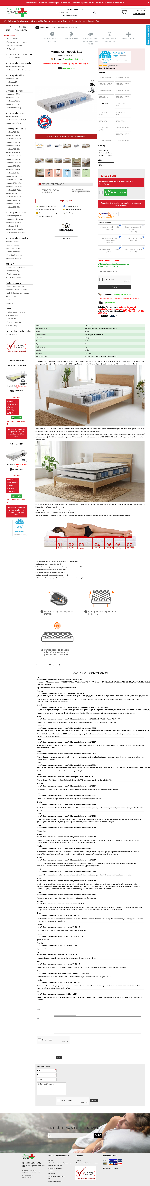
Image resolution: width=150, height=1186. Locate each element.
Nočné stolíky (11, 296)
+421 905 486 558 (112, 266)
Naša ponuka (10, 35)
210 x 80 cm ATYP (122, 128)
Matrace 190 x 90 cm (14, 152)
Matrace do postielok (14, 216)
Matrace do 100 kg (13, 94)
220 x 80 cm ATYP (105, 141)
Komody (10, 303)
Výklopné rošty (12, 325)
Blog (49, 1179)
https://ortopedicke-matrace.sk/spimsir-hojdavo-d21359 (57, 994)
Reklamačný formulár (55, 1165)
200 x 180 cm (120, 121)
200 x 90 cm (103, 103)
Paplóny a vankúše (13, 274)
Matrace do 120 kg (13, 97)
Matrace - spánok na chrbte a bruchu (19, 70)
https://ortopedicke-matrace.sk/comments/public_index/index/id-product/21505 (66, 753)
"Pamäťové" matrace (14, 255)
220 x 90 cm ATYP (122, 141)
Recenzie (91, 21)
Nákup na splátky (37, 21)
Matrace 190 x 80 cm (14, 146)
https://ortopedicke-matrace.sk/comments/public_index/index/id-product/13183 (66, 786)
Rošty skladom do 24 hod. (16, 312)
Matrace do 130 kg (13, 101)
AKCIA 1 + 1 (11, 49)
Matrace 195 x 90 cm (14, 163)
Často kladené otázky (55, 1181)
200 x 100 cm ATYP (120, 105)
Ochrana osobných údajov (56, 1176)
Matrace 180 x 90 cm (14, 142)
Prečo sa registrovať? (55, 1168)
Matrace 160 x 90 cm (14, 135)
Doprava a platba (50, 21)
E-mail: (39, 1014)
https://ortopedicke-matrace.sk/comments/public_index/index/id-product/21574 (66, 871)
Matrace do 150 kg (13, 104)
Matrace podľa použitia (16, 212)
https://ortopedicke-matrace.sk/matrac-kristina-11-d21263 (58, 915)
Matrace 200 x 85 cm (14, 169)
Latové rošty (11, 319)
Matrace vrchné (12, 226)
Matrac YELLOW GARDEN (17, 365)
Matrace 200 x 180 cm (14, 190)
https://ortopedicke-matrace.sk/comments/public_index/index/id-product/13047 (66, 860)
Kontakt (74, 21)
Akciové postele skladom (15, 286)
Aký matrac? (24, 21)
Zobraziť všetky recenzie (107, 68)
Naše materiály (13, 21)
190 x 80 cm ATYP (105, 77)
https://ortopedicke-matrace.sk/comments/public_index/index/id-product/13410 (66, 827)
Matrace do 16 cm (13, 78)
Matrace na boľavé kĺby (15, 229)
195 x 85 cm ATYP (105, 90)
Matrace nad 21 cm (13, 85)
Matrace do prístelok (14, 222)
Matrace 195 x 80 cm (14, 156)
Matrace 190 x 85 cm (14, 149)
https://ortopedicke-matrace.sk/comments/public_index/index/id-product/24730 (66, 881)
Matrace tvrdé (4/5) (14, 123)
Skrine (9, 300)
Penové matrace (13, 241)
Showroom (83, 21)
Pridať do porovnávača (73, 213)
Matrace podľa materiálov (17, 238)
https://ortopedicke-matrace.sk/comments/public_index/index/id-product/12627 (66, 742)
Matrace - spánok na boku (16, 66)
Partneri (78, 1160)
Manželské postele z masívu (17, 290)
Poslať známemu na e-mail (47, 209)
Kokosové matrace (13, 248)
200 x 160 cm (103, 121)
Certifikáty (51, 1173)
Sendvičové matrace (14, 252)
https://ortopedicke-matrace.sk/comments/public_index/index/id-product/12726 (66, 816)
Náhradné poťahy (13, 271)
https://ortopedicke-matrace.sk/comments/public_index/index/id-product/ (64, 848)
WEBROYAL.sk (26, 1177)
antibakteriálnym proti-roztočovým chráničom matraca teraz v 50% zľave (117, 308)
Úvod (53, 27)
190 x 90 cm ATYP (105, 84)
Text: (38, 1018)
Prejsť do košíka (139, 14)
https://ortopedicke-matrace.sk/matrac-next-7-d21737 (57, 945)
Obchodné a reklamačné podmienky (59, 1163)
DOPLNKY (10, 264)
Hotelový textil (12, 334)
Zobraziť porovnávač (45, 216)
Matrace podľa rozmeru (16, 129)
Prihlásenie (65, 16)
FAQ (97, 21)
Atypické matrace (64, 21)
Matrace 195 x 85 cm (14, 159)
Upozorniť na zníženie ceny (47, 206)
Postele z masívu (13, 283)
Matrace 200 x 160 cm (14, 186)
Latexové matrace (13, 245)
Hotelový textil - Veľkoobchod (19, 331)
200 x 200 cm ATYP (103, 129)
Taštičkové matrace (14, 258)
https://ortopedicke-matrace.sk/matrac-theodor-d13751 (57, 955)
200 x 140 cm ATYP (120, 114)
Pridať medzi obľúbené (73, 209)
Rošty (8, 309)
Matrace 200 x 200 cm (14, 193)
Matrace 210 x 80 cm (14, 197)
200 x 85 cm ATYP (122, 97)
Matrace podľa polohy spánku (18, 63)
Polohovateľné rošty (14, 322)
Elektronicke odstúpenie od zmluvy (87, 1163)
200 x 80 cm (103, 97)
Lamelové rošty (12, 315)
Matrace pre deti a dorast (15, 219)
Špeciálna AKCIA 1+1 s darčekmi (18, 42)
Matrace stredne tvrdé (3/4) (16, 120)
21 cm (101, 165)
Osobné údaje (52, 1171)
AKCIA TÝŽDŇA (12, 39)
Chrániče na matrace (14, 277)
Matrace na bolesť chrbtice (16, 233)
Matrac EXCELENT (16, 444)
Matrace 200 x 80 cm (14, 166)
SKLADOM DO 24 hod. (14, 46)
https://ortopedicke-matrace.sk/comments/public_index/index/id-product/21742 (66, 837)
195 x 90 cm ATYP (122, 90)
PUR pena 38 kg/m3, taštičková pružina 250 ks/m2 (105, 153)
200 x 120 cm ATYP (103, 114)
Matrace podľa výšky (15, 75)
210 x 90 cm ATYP (122, 134)
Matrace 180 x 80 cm (14, 139)
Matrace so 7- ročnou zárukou (19, 54)
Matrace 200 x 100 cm (14, 176)
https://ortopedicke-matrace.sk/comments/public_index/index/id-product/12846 (66, 804)
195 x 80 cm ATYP (122, 84)
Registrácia (73, 16)
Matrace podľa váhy (14, 91)
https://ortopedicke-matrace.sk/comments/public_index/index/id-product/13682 (66, 795)
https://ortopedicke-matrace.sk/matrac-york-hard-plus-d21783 (60, 936)
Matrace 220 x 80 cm (14, 204)
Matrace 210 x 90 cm (14, 200)
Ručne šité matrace (14, 58)
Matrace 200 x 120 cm (14, 180)
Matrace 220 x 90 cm (14, 207)
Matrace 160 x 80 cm (14, 132)
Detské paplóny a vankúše (16, 267)
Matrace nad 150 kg (14, 108)
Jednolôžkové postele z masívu (18, 293)
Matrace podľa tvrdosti (15, 113)
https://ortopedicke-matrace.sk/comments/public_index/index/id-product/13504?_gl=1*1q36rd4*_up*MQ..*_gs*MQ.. (79, 719)
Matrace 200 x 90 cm (14, 173)
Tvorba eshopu (27, 1175)
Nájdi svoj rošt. (66, 201)
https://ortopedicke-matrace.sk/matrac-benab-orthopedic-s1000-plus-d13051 (65, 777)
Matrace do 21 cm (13, 82)
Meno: (39, 1009)
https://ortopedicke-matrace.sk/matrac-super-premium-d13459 (60, 904)
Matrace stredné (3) (14, 116)
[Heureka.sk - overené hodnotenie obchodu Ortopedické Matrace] (19, 536)
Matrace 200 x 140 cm (14, 183)
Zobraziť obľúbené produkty (48, 213)
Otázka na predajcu (72, 206)
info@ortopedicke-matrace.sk (117, 264)
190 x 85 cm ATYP (122, 77)
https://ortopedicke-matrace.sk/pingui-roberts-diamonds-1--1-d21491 (63, 973)
